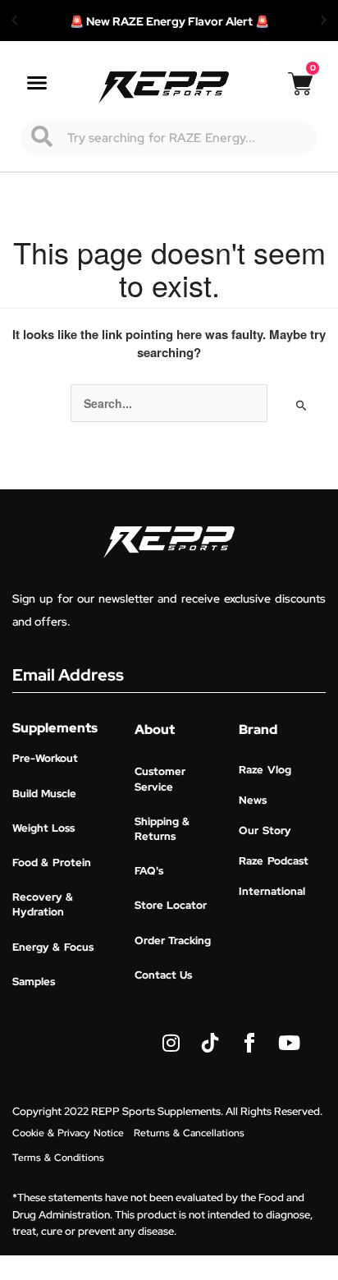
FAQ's (149, 871)
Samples (33, 982)
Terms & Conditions (58, 1157)
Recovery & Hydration (42, 904)
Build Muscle (44, 794)
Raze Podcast (273, 861)
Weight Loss (43, 828)
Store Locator (171, 905)
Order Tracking (173, 940)
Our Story (264, 830)
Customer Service (160, 778)
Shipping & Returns (162, 828)
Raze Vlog (264, 770)
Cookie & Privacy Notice (68, 1133)
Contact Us (163, 975)
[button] (14, 20)
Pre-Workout (45, 758)
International (272, 891)
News (253, 800)
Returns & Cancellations (189, 1133)
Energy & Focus (53, 947)
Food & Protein (51, 862)
